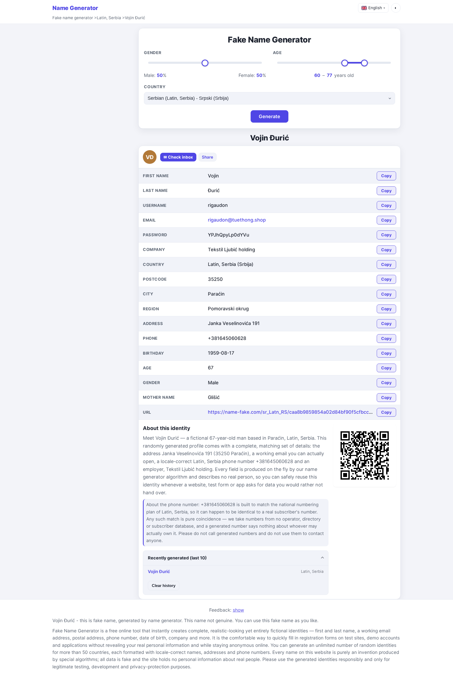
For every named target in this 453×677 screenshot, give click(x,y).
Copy (386, 175)
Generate (269, 116)
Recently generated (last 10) (177, 557)
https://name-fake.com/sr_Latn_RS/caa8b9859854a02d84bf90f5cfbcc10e (292, 412)
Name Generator (75, 7)
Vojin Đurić (135, 17)
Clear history (163, 585)
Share (207, 157)
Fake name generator (72, 17)
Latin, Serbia (109, 17)
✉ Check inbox (178, 157)
